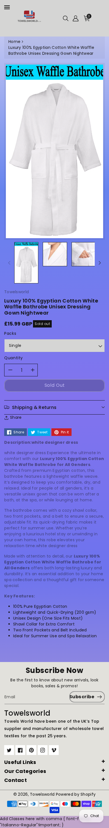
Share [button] (16, 417)
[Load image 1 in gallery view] (26, 262)
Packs (10, 333)
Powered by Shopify (76, 794)
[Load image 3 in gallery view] (55, 254)
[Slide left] (9, 263)
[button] (65, 18)
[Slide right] (100, 263)
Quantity (13, 358)
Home (14, 41)
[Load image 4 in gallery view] (84, 254)
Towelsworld (42, 794)
